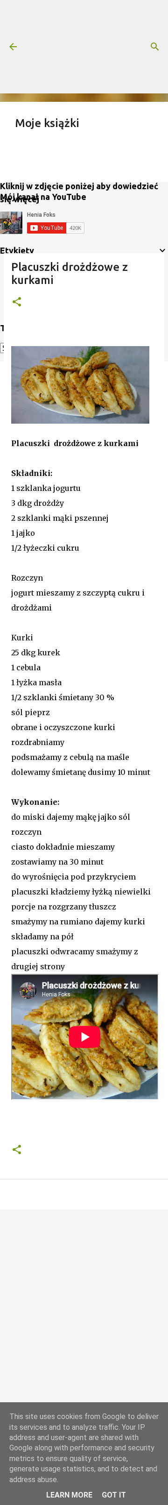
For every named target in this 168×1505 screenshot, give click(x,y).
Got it (114, 1495)
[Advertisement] (84, 46)
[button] (16, 302)
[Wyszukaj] (155, 46)
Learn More (69, 1495)
